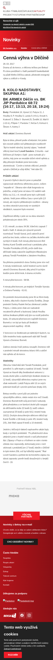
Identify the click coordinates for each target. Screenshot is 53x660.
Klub (6, 11)
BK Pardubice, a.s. (10, 48)
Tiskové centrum (9, 576)
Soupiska (7, 558)
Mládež (19, 11)
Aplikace (29, 11)
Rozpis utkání (8, 562)
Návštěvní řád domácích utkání (14, 27)
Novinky (24, 48)
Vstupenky (20, 15)
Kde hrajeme (8, 580)
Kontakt (6, 585)
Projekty (8, 15)
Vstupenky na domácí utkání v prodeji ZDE (18, 24)
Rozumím (13, 655)
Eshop (41, 15)
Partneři (32, 15)
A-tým (12, 11)
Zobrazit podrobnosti (12, 649)
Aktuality (39, 11)
